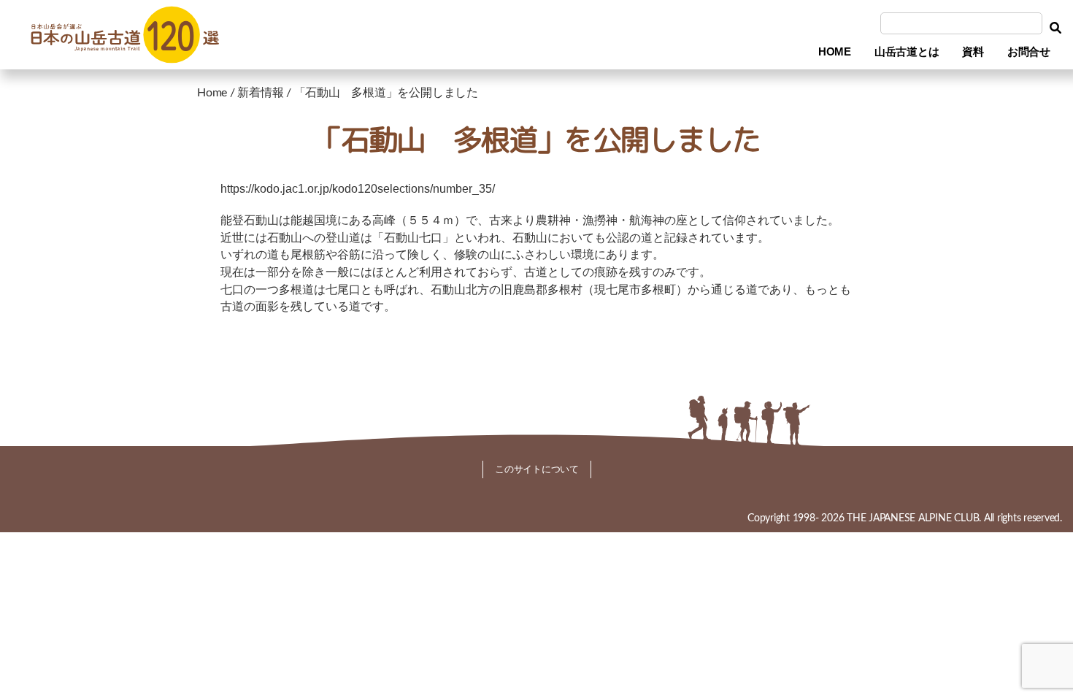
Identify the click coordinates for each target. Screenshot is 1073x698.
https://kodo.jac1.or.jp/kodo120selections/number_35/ (357, 189)
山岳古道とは (906, 51)
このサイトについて (537, 469)
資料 (973, 51)
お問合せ (1028, 51)
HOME (834, 51)
